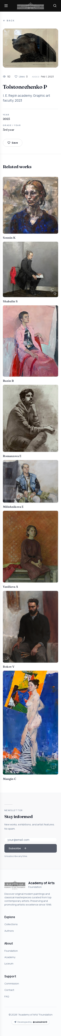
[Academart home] (30, 5)
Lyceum (8, 963)
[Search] (55, 6)
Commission (11, 983)
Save (15, 142)
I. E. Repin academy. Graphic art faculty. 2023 (26, 98)
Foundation (11, 950)
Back (11, 20)
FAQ (6, 996)
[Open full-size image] (30, 48)
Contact (9, 989)
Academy (9, 957)
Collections (11, 924)
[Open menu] (6, 6)
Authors (9, 930)
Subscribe (15, 848)
